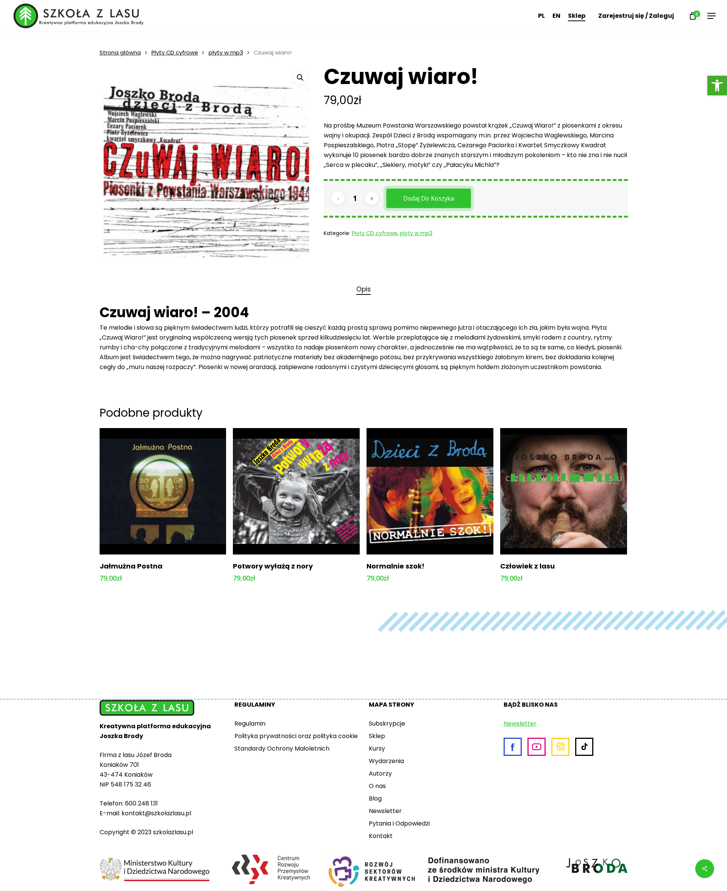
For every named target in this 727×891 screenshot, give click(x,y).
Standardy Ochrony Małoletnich (281, 748)
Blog (375, 798)
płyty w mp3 (226, 52)
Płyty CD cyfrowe (174, 52)
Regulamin (249, 723)
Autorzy (380, 773)
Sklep (377, 736)
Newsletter (385, 811)
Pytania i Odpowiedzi (399, 823)
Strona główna (120, 52)
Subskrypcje (387, 723)
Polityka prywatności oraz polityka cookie (296, 736)
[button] (717, 85)
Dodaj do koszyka (429, 198)
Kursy (377, 748)
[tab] (363, 289)
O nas (377, 786)
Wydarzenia (386, 761)
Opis (363, 289)
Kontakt (381, 836)
